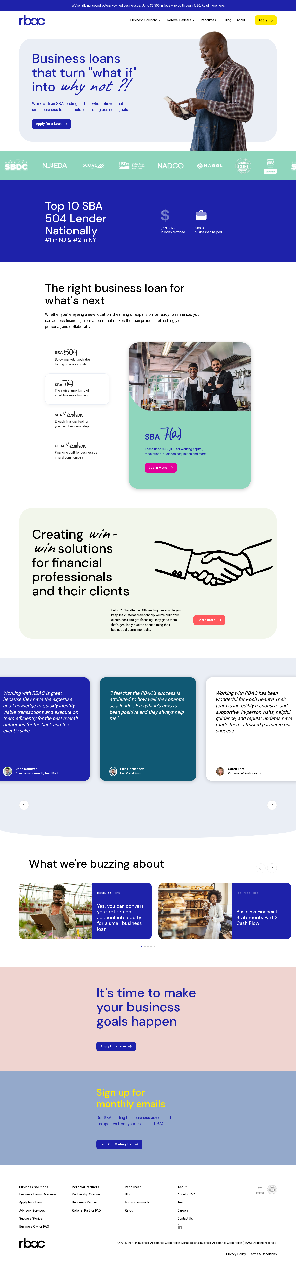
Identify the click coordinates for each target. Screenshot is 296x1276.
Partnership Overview (87, 1194)
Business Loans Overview (37, 1194)
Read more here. (213, 5)
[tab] (77, 357)
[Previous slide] (24, 805)
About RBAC (186, 1194)
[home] (32, 20)
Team (181, 1202)
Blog (228, 20)
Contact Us (185, 1218)
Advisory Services (32, 1210)
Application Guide (137, 1202)
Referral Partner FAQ (86, 1210)
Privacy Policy (236, 1254)
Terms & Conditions (263, 1254)
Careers (183, 1210)
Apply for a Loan (30, 1202)
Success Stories (30, 1218)
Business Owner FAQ (34, 1226)
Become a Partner (84, 1202)
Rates (129, 1210)
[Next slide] (272, 805)
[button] (145, 20)
